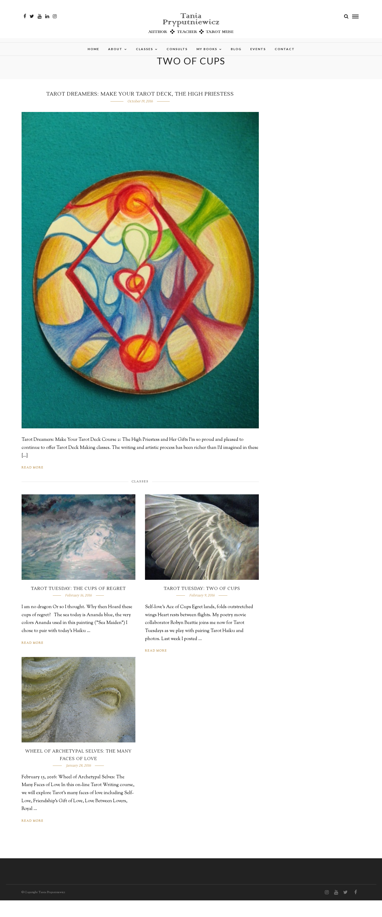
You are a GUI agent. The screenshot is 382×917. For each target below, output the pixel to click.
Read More (33, 468)
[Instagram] (55, 16)
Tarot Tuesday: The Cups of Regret (78, 589)
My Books (206, 49)
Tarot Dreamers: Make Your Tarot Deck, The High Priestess (140, 94)
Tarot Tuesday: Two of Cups (202, 589)
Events (258, 49)
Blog (236, 49)
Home (93, 49)
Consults (177, 49)
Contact (285, 49)
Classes (144, 49)
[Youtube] (40, 16)
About (115, 49)
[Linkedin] (47, 16)
